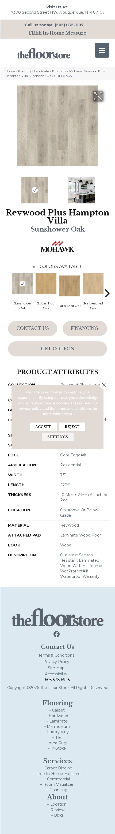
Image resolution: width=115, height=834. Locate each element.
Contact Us (32, 328)
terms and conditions (74, 408)
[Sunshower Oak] (22, 283)
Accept (43, 427)
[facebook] (57, 634)
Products (59, 71)
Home (10, 71)
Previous (8, 187)
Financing (85, 328)
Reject (72, 427)
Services (57, 761)
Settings (57, 437)
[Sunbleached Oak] (93, 283)
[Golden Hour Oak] (46, 283)
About (57, 797)
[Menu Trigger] (102, 50)
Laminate (41, 71)
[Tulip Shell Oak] (69, 286)
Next (107, 187)
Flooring (24, 71)
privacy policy (30, 408)
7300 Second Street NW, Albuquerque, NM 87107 (58, 12)
